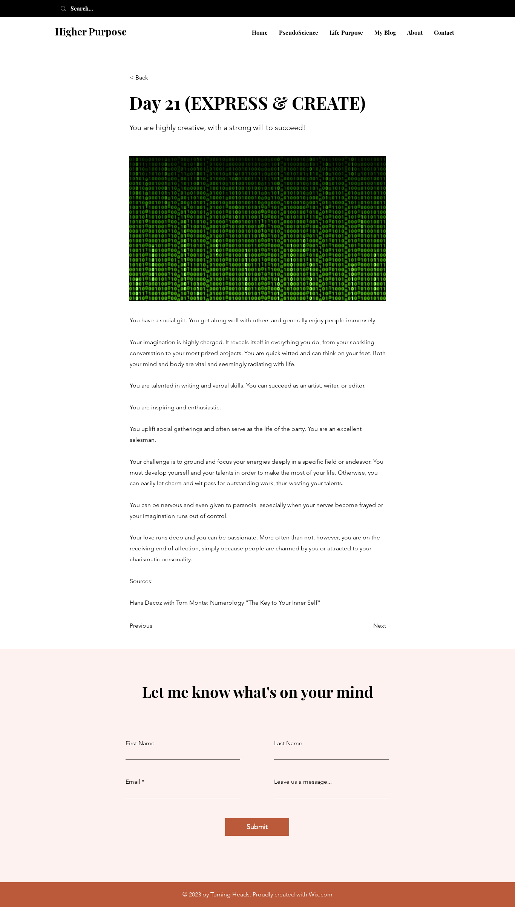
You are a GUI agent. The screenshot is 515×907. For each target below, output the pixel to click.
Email (133, 782)
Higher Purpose (91, 31)
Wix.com (321, 894)
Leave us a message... (303, 782)
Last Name (288, 743)
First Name (140, 743)
